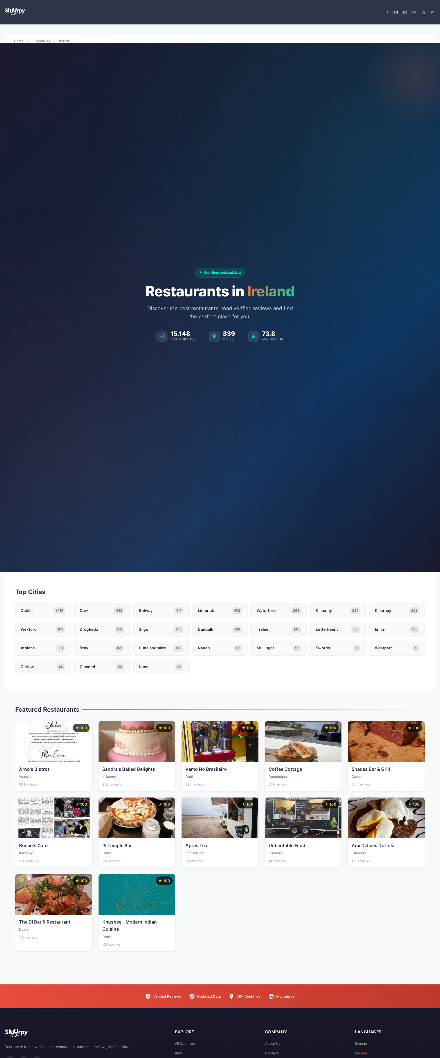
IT (387, 12)
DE (423, 12)
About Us (272, 1043)
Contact (271, 1053)
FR (414, 12)
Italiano (361, 1043)
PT (433, 12)
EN (395, 12)
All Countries (185, 1043)
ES (405, 12)
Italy (178, 1053)
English (361, 1053)
